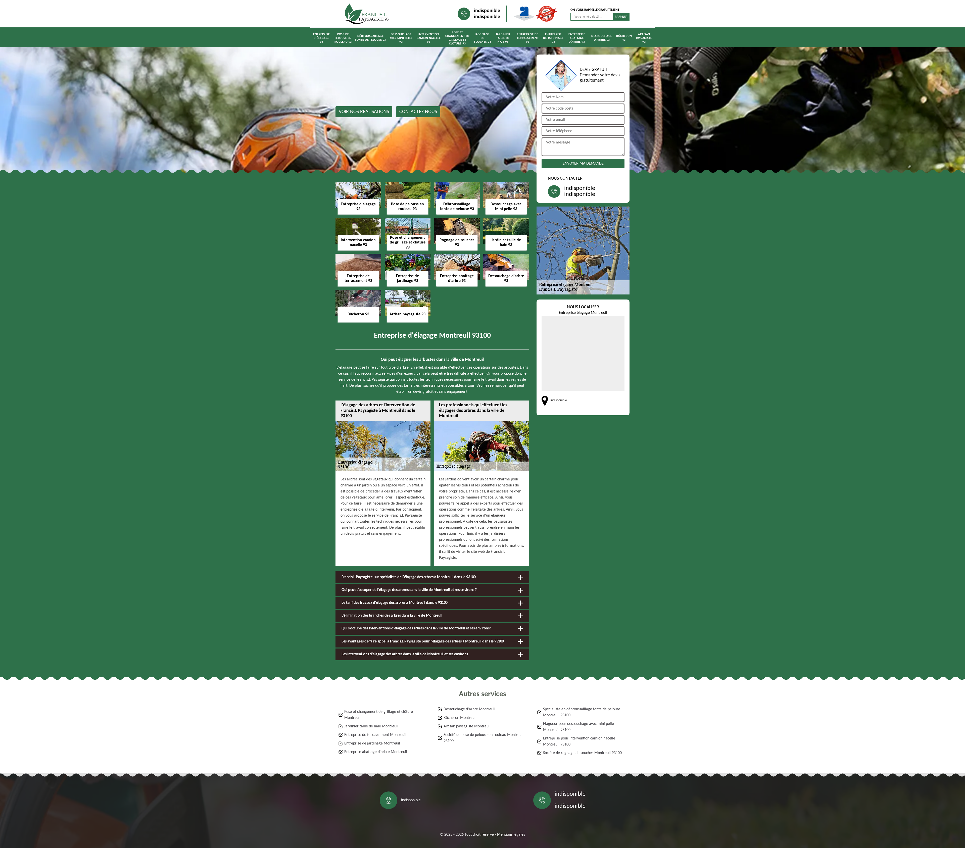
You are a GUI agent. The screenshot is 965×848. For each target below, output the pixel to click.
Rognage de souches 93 (482, 38)
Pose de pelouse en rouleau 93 (343, 38)
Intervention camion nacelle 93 (429, 38)
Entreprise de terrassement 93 (528, 38)
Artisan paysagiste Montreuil (467, 726)
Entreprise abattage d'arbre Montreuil (375, 752)
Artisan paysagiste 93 (644, 38)
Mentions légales (511, 835)
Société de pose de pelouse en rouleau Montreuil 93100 (483, 738)
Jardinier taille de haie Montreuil (371, 726)
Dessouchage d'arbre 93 (601, 38)
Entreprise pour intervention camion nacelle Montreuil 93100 (579, 741)
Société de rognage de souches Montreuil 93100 (582, 753)
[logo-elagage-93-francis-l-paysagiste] (366, 14)
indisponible (487, 10)
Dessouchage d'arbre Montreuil (469, 709)
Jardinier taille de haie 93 (503, 38)
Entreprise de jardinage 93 (553, 38)
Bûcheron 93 (624, 38)
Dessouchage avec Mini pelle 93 (401, 38)
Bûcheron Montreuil (460, 718)
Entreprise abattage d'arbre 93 (576, 38)
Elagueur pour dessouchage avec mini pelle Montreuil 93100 (578, 727)
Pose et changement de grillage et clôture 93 (457, 38)
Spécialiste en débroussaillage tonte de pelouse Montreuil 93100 (581, 712)
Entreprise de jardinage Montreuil (372, 743)
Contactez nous (418, 111)
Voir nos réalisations (364, 111)
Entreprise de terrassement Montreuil (375, 735)
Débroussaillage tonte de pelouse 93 (370, 38)
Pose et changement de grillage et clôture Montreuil (378, 715)
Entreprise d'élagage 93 (321, 38)
